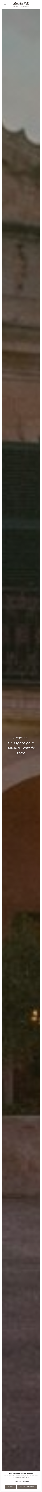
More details (25, 1477)
